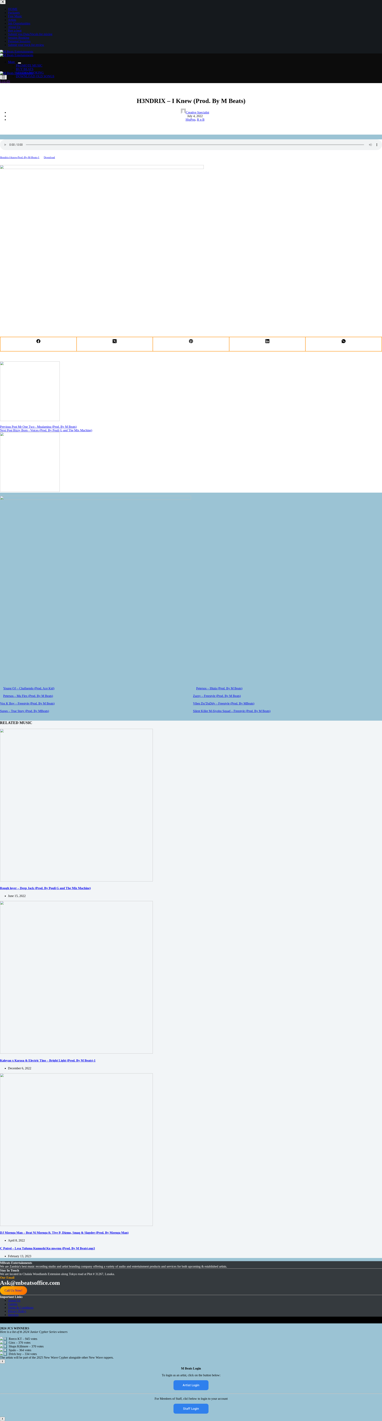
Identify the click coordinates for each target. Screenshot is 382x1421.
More (12, 62)
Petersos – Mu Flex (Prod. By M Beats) (28, 696)
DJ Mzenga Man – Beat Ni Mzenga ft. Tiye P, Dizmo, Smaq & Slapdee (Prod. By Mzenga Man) (64, 1232)
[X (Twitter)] (115, 344)
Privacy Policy (17, 1311)
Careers (13, 1304)
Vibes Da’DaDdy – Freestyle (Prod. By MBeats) (223, 703)
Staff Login (191, 1408)
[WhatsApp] (344, 344)
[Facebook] (38, 344)
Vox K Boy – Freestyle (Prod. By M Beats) (27, 703)
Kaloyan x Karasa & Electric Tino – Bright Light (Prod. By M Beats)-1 (48, 1060)
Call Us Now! (13, 1290)
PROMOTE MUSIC (29, 65)
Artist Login (191, 1385)
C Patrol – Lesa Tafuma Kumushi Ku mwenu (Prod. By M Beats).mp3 (47, 1248)
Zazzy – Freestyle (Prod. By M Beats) (217, 696)
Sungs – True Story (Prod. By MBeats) (24, 711)
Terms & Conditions (20, 1307)
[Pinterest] (191, 344)
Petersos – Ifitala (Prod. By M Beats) (219, 688)
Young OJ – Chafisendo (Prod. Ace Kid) (28, 688)
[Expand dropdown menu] (19, 63)
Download (49, 157)
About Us (14, 1300)
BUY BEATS (24, 69)
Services (13, 1314)
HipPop (190, 119)
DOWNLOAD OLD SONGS (35, 76)
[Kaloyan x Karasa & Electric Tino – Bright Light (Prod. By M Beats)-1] (76, 1052)
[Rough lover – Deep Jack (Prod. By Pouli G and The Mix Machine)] (76, 880)
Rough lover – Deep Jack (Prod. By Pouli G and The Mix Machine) (45, 888)
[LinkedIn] (267, 344)
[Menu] (3, 77)
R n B (201, 119)
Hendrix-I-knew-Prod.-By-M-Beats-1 (19, 157)
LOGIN (5, 81)
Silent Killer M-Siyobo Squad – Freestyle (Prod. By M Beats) (231, 711)
